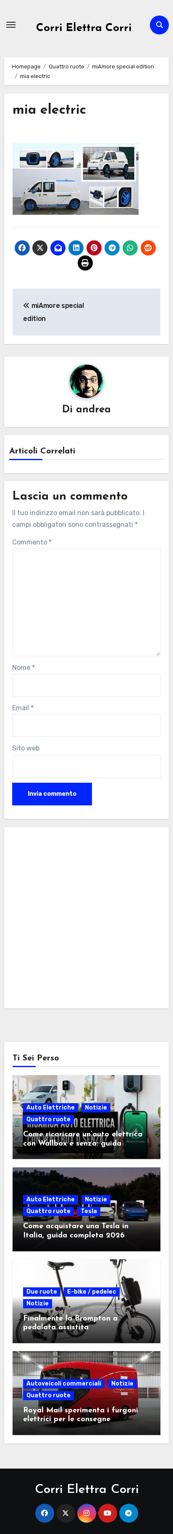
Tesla (89, 1211)
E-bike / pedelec (91, 1291)
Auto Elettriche (50, 1107)
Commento (32, 542)
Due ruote (41, 1291)
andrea (93, 410)
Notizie (96, 1107)
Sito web (25, 748)
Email (23, 708)
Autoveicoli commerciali (63, 1383)
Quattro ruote (48, 1119)
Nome (23, 668)
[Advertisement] (86, 919)
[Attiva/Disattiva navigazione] (11, 25)
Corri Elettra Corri (84, 28)
